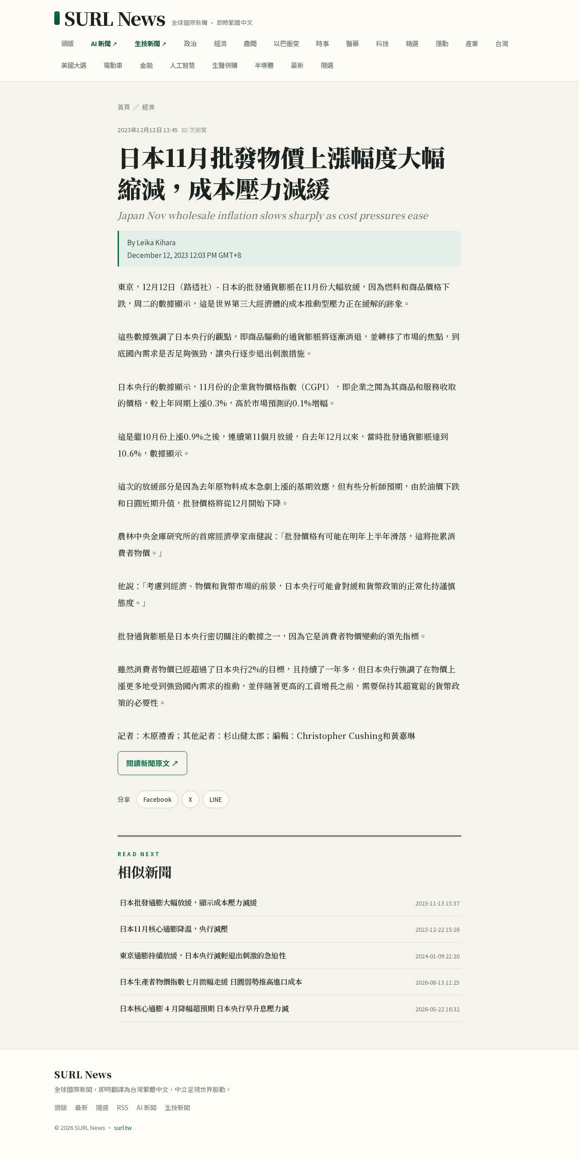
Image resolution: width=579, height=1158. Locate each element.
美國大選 (73, 65)
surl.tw (123, 1127)
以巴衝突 (286, 43)
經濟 (220, 43)
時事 (322, 43)
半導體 (264, 65)
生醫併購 (224, 65)
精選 (412, 43)
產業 (471, 43)
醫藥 (352, 43)
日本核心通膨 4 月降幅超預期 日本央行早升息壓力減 (204, 1008)
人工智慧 (182, 65)
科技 (382, 43)
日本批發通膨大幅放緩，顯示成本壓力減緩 (188, 902)
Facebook (157, 799)
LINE (215, 799)
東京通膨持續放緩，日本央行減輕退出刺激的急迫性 (202, 955)
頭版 (67, 43)
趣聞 (250, 43)
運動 (442, 43)
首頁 (124, 106)
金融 (146, 65)
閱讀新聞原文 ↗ (152, 763)
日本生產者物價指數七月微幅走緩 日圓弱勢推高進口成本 (210, 981)
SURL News (114, 18)
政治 (190, 43)
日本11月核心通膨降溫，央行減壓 (173, 928)
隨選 (327, 65)
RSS (122, 1107)
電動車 (113, 65)
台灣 (501, 43)
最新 (297, 65)
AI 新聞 (101, 43)
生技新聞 (147, 43)
